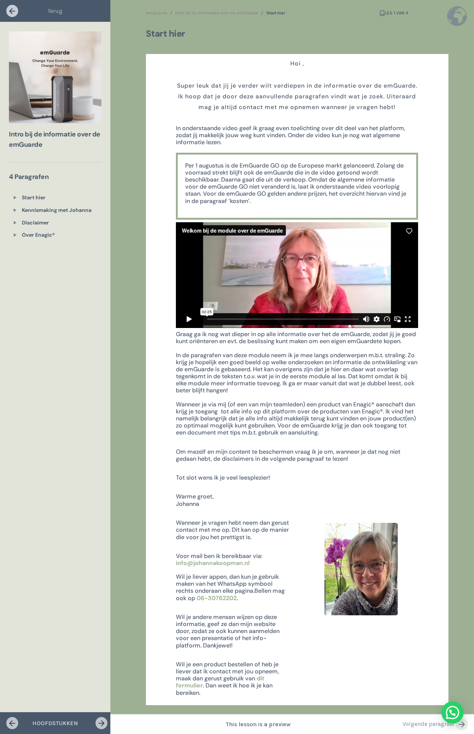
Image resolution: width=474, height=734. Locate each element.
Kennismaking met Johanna (56, 210)
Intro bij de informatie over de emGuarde (216, 13)
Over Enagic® (38, 234)
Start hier (34, 197)
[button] (452, 712)
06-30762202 (217, 598)
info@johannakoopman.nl (213, 563)
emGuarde (156, 13)
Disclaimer (35, 222)
